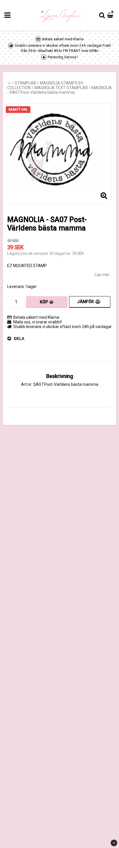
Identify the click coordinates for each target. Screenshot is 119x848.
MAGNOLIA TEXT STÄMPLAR (61, 87)
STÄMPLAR (25, 83)
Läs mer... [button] (103, 274)
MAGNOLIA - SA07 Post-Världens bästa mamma (59, 90)
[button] (111, 15)
